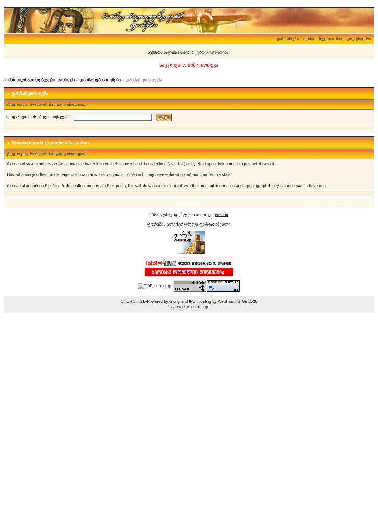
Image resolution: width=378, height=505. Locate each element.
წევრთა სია (331, 39)
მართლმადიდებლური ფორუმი (41, 79)
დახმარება (288, 39)
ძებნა (309, 39)
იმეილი (223, 224)
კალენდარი (359, 39)
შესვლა (186, 52)
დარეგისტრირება (212, 52)
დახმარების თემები (100, 79)
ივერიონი (218, 214)
